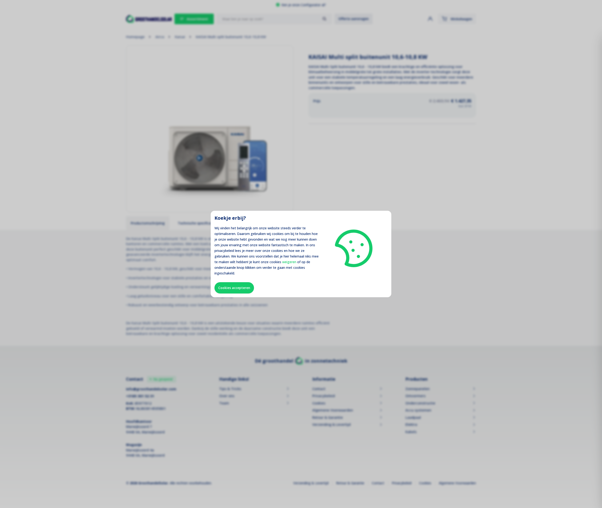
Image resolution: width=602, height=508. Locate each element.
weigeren (289, 262)
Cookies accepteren (234, 287)
